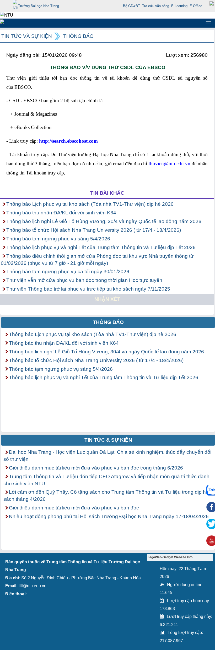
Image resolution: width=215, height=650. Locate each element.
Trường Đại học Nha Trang (38, 6)
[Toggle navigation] (208, 23)
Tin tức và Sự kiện (26, 36)
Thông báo (78, 36)
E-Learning (179, 6)
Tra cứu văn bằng (155, 6)
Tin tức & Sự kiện (108, 440)
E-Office (196, 6)
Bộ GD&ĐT (131, 6)
